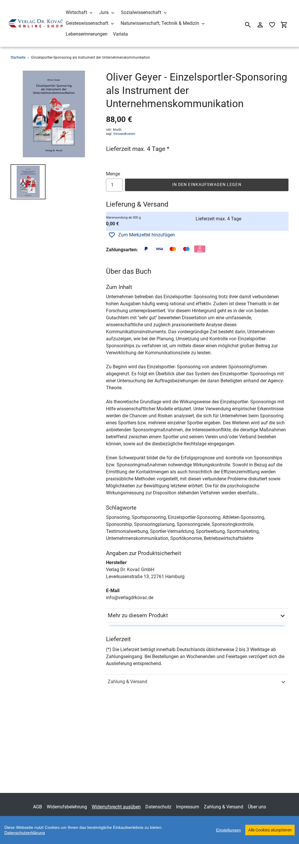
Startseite (18, 57)
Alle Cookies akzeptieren (270, 830)
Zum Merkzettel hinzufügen (146, 235)
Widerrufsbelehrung (67, 807)
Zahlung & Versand (127, 681)
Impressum (187, 807)
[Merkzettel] (272, 25)
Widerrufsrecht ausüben (116, 807)
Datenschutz (158, 807)
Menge (113, 174)
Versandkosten (124, 134)
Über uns (257, 807)
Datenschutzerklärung (24, 832)
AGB (37, 807)
